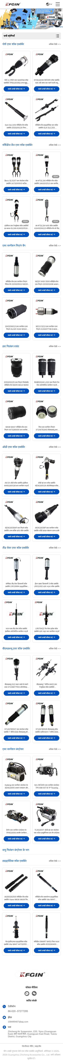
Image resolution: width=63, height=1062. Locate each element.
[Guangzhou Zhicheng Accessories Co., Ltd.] (12, 4)
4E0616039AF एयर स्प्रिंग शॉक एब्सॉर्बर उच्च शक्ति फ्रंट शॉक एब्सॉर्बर (16, 529)
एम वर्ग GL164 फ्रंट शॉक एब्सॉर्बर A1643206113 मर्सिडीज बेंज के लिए (46, 227)
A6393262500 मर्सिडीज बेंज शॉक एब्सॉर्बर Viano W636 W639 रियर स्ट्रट (16, 898)
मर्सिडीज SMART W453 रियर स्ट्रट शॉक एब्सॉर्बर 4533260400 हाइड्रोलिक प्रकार (46, 943)
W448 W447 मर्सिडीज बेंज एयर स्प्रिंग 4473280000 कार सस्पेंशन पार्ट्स (16, 428)
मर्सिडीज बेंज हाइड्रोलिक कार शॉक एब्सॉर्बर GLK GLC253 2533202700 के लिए (46, 126)
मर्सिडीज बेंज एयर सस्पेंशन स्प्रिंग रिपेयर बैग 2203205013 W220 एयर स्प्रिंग (16, 283)
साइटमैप (38, 1046)
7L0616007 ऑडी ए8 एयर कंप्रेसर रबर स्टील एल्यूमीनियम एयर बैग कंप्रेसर (46, 831)
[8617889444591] (27, 993)
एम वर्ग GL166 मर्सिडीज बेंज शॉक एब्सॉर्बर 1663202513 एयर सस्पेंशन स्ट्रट (46, 182)
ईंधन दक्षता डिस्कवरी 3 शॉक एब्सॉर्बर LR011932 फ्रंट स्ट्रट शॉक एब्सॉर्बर (46, 585)
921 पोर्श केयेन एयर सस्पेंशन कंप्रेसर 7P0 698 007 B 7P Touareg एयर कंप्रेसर (46, 786)
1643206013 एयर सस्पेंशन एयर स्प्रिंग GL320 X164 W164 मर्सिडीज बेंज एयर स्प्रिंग (16, 328)
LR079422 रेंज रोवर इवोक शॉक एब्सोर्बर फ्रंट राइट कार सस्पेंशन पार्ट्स (46, 630)
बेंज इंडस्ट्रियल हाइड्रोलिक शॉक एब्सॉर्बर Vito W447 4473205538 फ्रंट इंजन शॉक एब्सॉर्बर (16, 943)
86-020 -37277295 (18, 1011)
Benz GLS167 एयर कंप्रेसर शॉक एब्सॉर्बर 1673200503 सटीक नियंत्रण (16, 182)
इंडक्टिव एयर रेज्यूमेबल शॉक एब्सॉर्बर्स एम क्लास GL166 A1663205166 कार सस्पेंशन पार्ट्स (16, 227)
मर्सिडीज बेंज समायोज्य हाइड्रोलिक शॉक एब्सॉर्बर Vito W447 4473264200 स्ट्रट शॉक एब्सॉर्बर (46, 898)
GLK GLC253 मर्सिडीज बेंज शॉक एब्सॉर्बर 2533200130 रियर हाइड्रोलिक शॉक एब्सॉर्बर (16, 126)
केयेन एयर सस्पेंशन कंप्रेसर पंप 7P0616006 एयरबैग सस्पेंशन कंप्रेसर (16, 831)
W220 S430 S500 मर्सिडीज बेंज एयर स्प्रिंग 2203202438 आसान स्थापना (46, 283)
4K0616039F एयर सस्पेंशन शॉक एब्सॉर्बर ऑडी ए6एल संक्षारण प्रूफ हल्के (46, 529)
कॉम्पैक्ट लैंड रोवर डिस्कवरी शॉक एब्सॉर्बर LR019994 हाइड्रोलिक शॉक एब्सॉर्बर (16, 585)
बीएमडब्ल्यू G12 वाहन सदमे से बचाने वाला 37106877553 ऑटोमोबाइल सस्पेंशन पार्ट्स (16, 685)
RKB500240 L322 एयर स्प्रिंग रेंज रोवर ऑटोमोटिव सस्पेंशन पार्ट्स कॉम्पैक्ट (46, 383)
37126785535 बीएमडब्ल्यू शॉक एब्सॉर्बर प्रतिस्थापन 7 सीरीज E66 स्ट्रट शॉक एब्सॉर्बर (46, 730)
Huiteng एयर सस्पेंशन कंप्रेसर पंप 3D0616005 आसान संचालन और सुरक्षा (16, 786)
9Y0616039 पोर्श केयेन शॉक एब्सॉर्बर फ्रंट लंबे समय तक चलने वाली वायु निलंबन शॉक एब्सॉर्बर (46, 81)
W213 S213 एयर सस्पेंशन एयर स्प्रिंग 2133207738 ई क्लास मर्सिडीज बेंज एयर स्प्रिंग (46, 328)
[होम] (31, 978)
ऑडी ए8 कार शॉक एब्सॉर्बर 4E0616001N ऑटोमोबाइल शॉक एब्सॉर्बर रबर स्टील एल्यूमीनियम (46, 484)
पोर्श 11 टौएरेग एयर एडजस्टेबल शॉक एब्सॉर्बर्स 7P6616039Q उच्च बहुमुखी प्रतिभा (16, 81)
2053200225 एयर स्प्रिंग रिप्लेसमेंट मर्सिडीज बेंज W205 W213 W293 (16, 383)
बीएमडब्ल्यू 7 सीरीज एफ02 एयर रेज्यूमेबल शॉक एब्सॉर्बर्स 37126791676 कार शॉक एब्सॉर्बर (46, 685)
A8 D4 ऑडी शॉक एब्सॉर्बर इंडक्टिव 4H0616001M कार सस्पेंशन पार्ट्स (16, 484)
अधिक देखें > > (55, 44)
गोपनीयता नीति (27, 1046)
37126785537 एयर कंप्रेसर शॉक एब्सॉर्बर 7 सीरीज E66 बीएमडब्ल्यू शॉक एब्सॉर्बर (16, 730)
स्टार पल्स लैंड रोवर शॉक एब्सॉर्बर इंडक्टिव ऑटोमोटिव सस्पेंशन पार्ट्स (16, 630)
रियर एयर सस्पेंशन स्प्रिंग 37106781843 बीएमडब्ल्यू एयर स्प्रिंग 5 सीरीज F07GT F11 (46, 428)
